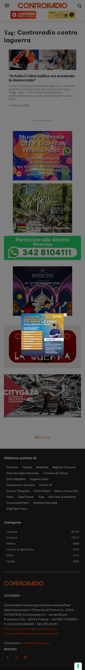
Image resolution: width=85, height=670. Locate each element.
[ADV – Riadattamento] (42, 355)
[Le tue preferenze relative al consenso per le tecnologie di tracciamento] (78, 666)
